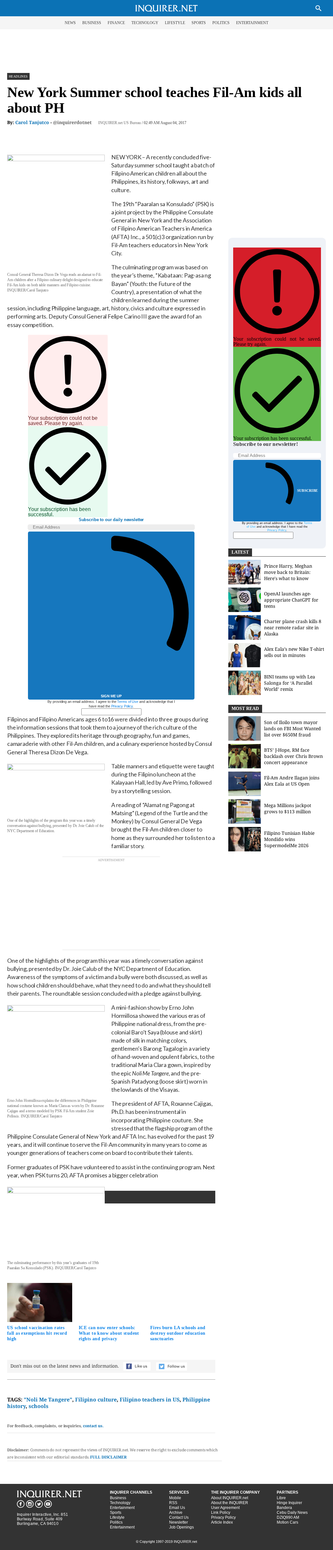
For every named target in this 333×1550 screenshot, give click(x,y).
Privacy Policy (122, 706)
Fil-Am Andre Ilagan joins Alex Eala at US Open (291, 781)
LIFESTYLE (175, 23)
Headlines (18, 76)
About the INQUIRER (229, 1502)
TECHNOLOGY (144, 23)
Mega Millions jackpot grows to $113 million (287, 808)
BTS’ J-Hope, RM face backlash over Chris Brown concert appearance (293, 756)
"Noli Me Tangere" (48, 1399)
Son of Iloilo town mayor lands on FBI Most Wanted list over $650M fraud (292, 728)
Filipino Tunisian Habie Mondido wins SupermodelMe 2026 (289, 839)
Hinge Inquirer (289, 1502)
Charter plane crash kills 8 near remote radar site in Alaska (292, 627)
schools (38, 1406)
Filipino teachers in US (150, 1399)
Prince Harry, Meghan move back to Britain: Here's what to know (288, 572)
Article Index (222, 1522)
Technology (120, 1502)
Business (118, 1498)
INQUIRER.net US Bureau (119, 123)
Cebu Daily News (292, 1512)
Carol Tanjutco (32, 122)
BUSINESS (91, 23)
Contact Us (179, 1517)
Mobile (175, 1498)
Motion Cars (287, 1522)
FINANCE (116, 23)
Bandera (284, 1507)
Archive (175, 1512)
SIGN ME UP (111, 696)
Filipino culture (96, 1399)
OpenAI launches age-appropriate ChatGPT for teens (291, 599)
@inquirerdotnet (72, 122)
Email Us (177, 1507)
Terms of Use (127, 702)
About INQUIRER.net (229, 1498)
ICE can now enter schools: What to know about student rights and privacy (109, 1333)
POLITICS (221, 23)
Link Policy (220, 1512)
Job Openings (181, 1527)
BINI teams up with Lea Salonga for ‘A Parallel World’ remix (289, 683)
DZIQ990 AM (288, 1517)
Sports (115, 1512)
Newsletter (178, 1522)
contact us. (93, 1426)
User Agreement (225, 1507)
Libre (281, 1498)
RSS (173, 1502)
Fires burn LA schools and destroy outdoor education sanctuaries (178, 1333)
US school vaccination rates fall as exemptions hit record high (37, 1333)
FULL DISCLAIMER (108, 1457)
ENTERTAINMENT (252, 23)
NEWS (70, 23)
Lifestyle (117, 1517)
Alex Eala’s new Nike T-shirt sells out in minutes (294, 652)
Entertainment (122, 1507)
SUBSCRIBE (307, 490)
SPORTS (199, 23)
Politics (116, 1522)
